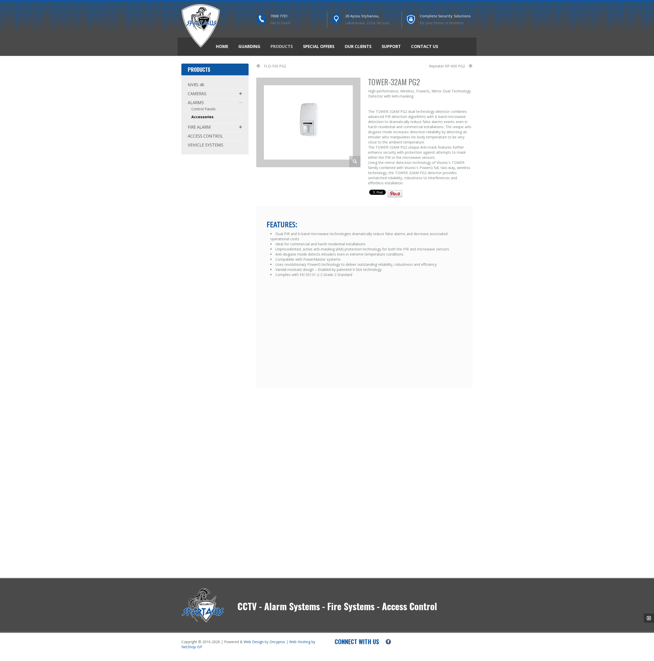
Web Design (254, 641)
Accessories (202, 116)
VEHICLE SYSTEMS (205, 145)
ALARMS (196, 102)
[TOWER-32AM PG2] (308, 121)
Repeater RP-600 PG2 (447, 66)
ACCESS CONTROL (205, 136)
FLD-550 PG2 (275, 66)
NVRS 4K (196, 84)
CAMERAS (197, 93)
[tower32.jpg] (354, 161)
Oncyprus (277, 641)
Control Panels (203, 108)
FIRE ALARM (199, 127)
